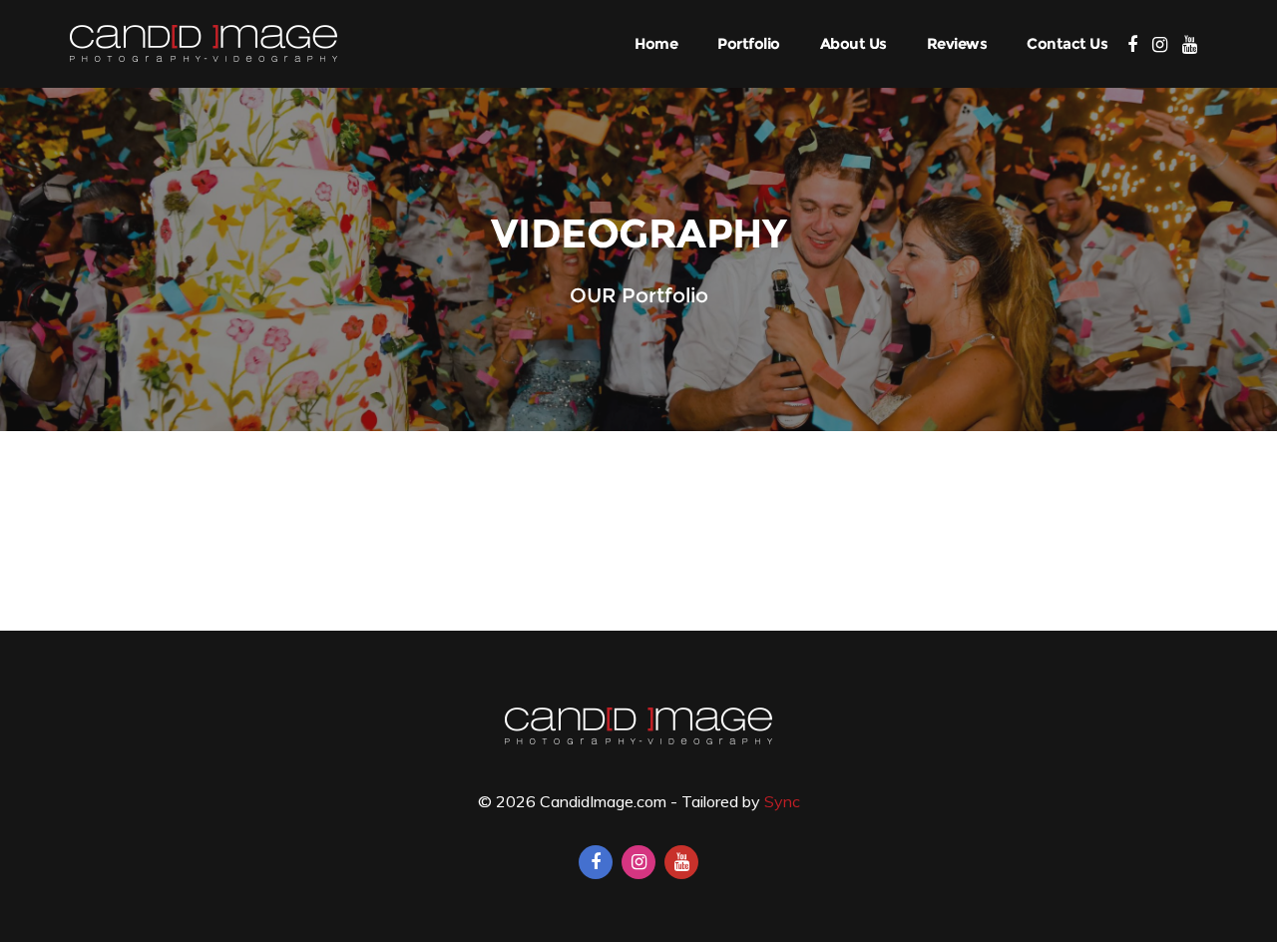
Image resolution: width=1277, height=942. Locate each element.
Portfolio (748, 43)
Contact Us (1067, 43)
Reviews (957, 43)
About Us (853, 43)
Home (656, 43)
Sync (782, 801)
